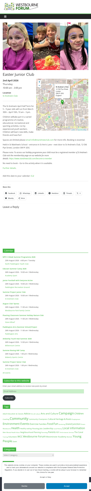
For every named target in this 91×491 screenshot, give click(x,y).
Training (5, 437)
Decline (24, 486)
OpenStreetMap (81, 130)
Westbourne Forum (34, 436)
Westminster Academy (56, 436)
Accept (67, 486)
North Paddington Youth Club (17, 264)
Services (71, 432)
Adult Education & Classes (13, 414)
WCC (20, 436)
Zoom (15, 441)
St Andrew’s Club (10, 96)
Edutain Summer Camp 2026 (14, 269)
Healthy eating (26, 428)
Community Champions (38, 419)
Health (15, 428)
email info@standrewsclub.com (40, 140)
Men (4, 432)
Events (24, 424)
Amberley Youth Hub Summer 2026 (17, 339)
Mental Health (11, 432)
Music (18, 432)
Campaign (66, 413)
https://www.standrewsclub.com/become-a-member (30, 158)
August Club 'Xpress (11, 304)
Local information (74, 428)
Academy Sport (11, 275)
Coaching (6, 419)
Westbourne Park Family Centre (17, 310)
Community (19, 418)
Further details (9, 168)
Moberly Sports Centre (14, 357)
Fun (55, 424)
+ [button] (39, 81)
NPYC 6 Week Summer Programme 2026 (19, 257)
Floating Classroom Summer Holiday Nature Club (23, 315)
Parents (52, 432)
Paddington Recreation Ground (17, 287)
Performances (64, 432)
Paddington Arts (11, 334)
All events (6, 373)
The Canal (78, 432)
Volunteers (12, 437)
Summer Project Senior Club (14, 362)
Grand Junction (73, 424)
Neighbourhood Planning (30, 432)
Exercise (34, 423)
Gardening (62, 424)
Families (43, 424)
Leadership (48, 428)
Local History (58, 429)
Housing (35, 428)
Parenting (44, 432)
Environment (11, 424)
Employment (76, 419)
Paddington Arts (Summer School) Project (20, 327)
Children (79, 413)
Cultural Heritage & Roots (59, 419)
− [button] (39, 85)
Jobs (41, 428)
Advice (27, 413)
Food (50, 423)
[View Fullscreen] (85, 82)
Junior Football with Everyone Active (18, 280)
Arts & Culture (35, 414)
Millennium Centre (12, 345)
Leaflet (73, 130)
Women (69, 437)
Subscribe (9, 398)
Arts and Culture (49, 413)
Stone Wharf (10, 322)
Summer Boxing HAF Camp (14, 350)
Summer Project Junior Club (14, 292)
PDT (57, 432)
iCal (32, 176)
